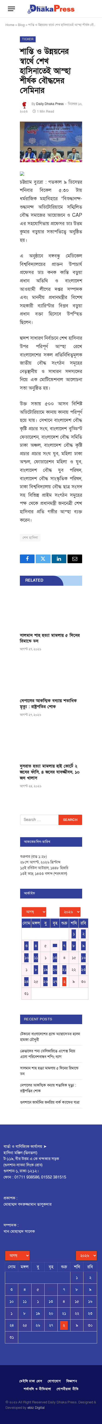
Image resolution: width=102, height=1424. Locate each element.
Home (9, 25)
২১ (64, 969)
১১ (36, 957)
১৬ (83, 957)
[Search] (88, 9)
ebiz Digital (36, 1407)
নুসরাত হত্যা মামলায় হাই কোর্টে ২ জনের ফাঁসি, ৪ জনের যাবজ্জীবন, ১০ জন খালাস (50, 772)
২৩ (83, 969)
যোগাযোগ (54, 1381)
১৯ (46, 969)
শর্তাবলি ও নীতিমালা (37, 1389)
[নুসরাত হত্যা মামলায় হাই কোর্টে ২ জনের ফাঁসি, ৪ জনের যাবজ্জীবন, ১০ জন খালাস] (51, 741)
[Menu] (11, 9)
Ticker (27, 39)
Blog (21, 25)
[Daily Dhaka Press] (51, 9)
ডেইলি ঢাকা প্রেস (30, 1381)
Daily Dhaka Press (50, 104)
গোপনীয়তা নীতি (68, 1389)
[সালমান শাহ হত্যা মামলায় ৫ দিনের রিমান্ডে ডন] (51, 610)
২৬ (45, 981)
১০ (26, 957)
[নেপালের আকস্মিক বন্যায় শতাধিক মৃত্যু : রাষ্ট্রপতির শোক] (51, 676)
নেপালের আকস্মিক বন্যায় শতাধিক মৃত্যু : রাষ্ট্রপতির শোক (48, 704)
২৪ (26, 981)
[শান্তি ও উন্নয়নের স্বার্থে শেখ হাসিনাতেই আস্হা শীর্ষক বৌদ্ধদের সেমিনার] (51, 142)
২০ (55, 969)
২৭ (55, 981)
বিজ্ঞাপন (71, 1381)
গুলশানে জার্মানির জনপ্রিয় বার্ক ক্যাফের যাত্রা (49, 1102)
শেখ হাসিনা (30, 537)
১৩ (55, 957)
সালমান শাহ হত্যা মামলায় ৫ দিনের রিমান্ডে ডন (50, 638)
